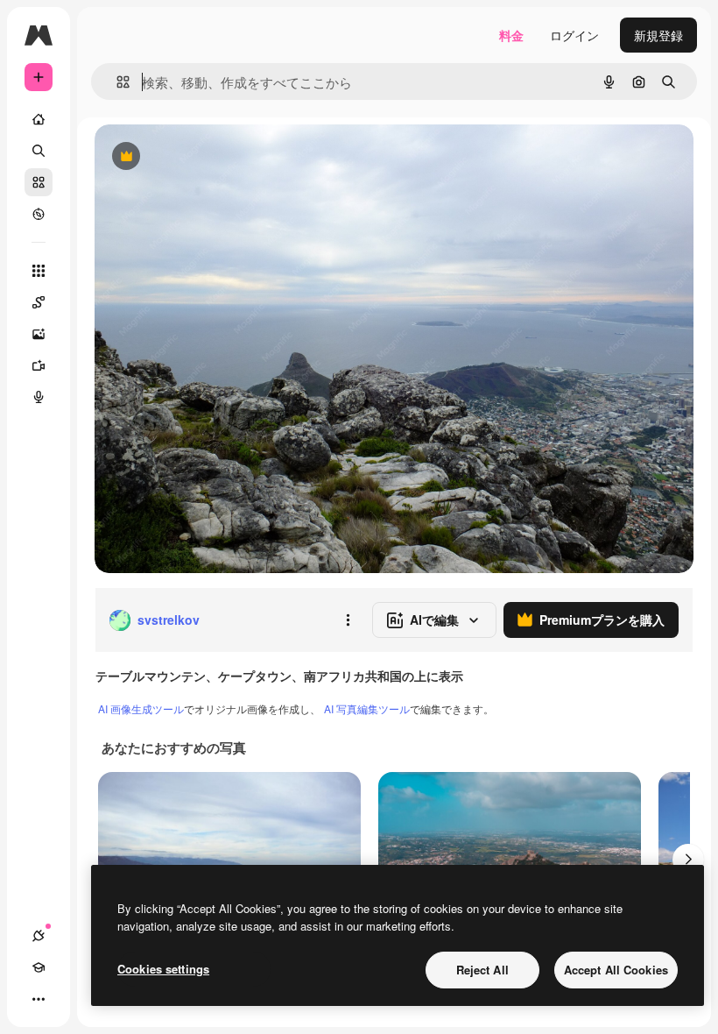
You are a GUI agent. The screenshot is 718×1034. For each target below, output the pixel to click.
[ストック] (39, 182)
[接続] (39, 936)
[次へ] (688, 859)
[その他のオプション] (347, 620)
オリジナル (215, 157)
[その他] (39, 999)
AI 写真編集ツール (367, 708)
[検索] (39, 151)
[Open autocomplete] (116, 82)
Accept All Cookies (616, 969)
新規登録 (658, 35)
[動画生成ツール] (39, 365)
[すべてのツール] (39, 271)
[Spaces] (39, 302)
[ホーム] (39, 119)
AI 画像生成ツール (141, 708)
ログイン (574, 35)
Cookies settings (163, 968)
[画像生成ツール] (39, 334)
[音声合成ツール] (39, 397)
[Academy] (39, 967)
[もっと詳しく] (39, 214)
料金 (511, 35)
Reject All (482, 969)
